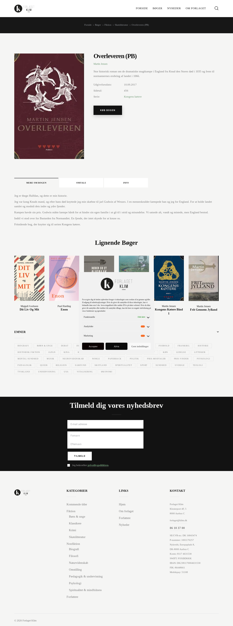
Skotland (101, 365)
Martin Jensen (100, 64)
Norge (96, 359)
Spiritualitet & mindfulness (85, 590)
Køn (165, 352)
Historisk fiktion (29, 352)
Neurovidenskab (73, 359)
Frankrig (184, 346)
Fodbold (164, 346)
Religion (61, 365)
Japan (52, 352)
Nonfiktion (73, 543)
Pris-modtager (156, 359)
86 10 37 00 (177, 528)
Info (126, 183)
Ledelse (181, 352)
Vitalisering (85, 372)
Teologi (198, 365)
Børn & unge (45, 346)
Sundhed (161, 365)
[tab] (36, 182)
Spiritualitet (123, 365)
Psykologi (203, 359)
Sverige (180, 365)
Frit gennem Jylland (203, 309)
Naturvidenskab (78, 562)
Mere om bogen (36, 183)
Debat (64, 346)
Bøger (98, 25)
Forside (88, 25)
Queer (44, 365)
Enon (64, 309)
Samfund (80, 365)
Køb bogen (107, 110)
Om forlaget (126, 511)
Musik (50, 359)
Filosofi (73, 556)
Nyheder (124, 524)
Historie (203, 346)
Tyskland (24, 372)
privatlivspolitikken (98, 465)
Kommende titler (77, 504)
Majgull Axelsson (29, 306)
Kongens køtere (133, 96)
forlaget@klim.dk (178, 520)
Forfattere (72, 596)
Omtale (81, 183)
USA (66, 372)
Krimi (72, 530)
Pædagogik (25, 365)
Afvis (116, 346)
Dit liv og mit (29, 309)
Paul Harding (64, 306)
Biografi (23, 346)
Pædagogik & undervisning (86, 576)
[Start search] (216, 8)
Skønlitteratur (121, 25)
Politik (134, 359)
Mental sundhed (28, 359)
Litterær (199, 352)
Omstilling (75, 569)
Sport (143, 365)
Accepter (93, 346)
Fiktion (107, 25)
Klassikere (75, 523)
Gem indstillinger (140, 346)
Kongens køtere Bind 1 (169, 311)
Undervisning (47, 372)
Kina (67, 352)
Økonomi (106, 372)
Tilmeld (79, 456)
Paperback (115, 359)
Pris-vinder (181, 359)
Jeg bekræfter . (90, 465)
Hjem (122, 504)
